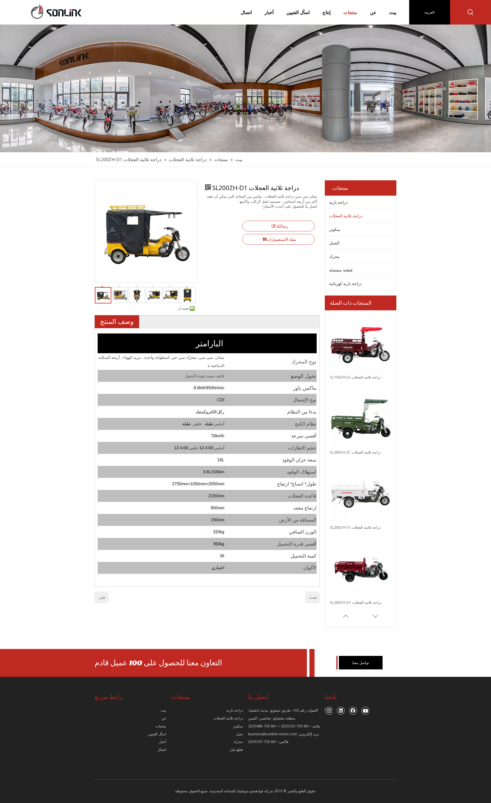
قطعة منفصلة (341, 270)
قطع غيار (236, 749)
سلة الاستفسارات (281, 239)
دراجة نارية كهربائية (345, 283)
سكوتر (334, 229)
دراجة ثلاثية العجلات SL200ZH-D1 (356, 602)
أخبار (162, 741)
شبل (239, 733)
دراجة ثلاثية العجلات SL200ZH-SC (355, 452)
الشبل (334, 243)
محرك (334, 256)
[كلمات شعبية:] (470, 12)
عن (163, 718)
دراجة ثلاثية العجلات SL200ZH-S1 (355, 527)
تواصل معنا (360, 662)
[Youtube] (365, 710)
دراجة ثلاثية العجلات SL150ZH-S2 (355, 377)
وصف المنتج (117, 321)
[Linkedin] (341, 710)
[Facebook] (353, 710)
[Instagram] (329, 710)
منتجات (160, 726)
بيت (163, 710)
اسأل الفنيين (157, 733)
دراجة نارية (338, 202)
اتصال (162, 749)
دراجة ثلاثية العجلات (345, 216)
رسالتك (282, 226)
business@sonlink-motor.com (272, 733)
